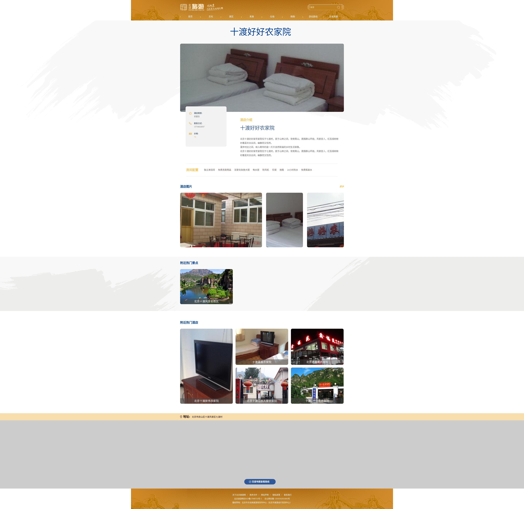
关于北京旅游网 (239, 495)
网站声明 (265, 495)
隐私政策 (276, 495)
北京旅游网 (201, 7)
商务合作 (253, 495)
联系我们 (288, 495)
